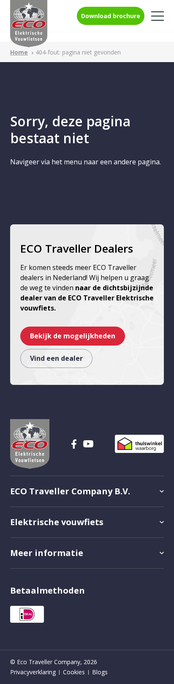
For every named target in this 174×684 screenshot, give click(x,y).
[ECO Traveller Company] (28, 24)
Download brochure (110, 16)
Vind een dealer (56, 358)
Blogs (100, 672)
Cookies (74, 672)
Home (19, 52)
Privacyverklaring (33, 672)
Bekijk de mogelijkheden (72, 336)
